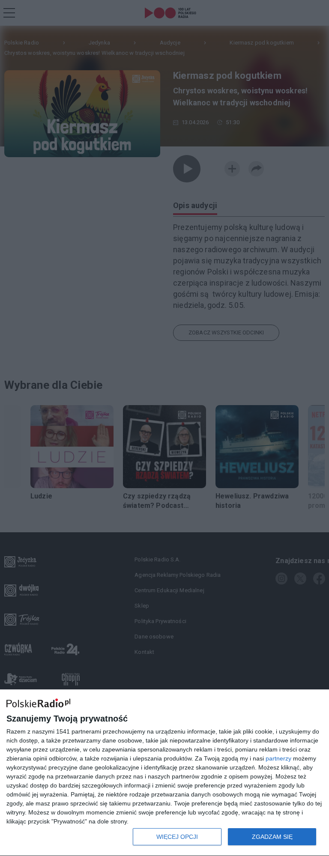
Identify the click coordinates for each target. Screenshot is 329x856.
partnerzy (278, 758)
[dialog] (164, 773)
